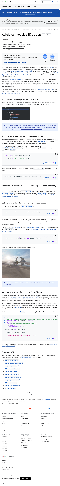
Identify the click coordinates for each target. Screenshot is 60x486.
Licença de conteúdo (45, 399)
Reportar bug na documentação (48, 439)
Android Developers (6, 29)
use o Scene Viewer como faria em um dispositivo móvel (22, 297)
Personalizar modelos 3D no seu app (11, 93)
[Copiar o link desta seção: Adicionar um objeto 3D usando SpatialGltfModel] (44, 136)
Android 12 (4, 448)
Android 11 (4, 450)
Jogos (22, 416)
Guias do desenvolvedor (26, 440)
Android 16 (4, 439)
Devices (11, 6)
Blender (19, 75)
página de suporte (30, 14)
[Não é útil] (57, 29)
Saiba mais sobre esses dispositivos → (15, 62)
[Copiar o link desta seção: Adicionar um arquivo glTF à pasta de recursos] (42, 100)
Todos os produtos (6, 469)
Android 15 (4, 441)
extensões (4, 73)
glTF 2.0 (49, 67)
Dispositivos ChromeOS (46, 421)
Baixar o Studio (24, 445)
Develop (4, 6)
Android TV (43, 425)
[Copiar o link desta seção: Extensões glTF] (15, 352)
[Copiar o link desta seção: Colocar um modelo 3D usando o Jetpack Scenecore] (47, 203)
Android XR (20, 6)
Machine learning (25, 418)
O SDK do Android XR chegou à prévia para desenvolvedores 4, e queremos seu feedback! (27, 12)
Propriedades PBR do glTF (44, 90)
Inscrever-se (25, 478)
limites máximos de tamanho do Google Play (34, 125)
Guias (39, 29)
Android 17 (4, 436)
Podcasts (4, 430)
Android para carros (45, 423)
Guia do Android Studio (26, 438)
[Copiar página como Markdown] (47, 35)
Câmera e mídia (25, 423)
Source (3, 423)
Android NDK (24, 447)
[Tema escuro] (55, 154)
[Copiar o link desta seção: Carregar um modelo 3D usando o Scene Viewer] (43, 292)
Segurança (4, 421)
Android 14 (4, 443)
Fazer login (55, 1)
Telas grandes (44, 416)
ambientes (18, 307)
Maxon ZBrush (10, 75)
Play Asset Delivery (29, 127)
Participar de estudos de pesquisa (48, 443)
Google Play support (45, 441)
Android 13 (4, 446)
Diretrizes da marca (18, 475)
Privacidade (24, 425)
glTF (26, 139)
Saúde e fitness (24, 421)
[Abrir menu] (2, 2)
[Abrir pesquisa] (36, 2)
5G (22, 428)
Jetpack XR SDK (31, 6)
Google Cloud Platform (7, 467)
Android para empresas (7, 418)
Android (4, 416)
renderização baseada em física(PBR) (21, 71)
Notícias (3, 425)
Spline (24, 75)
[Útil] (55, 29)
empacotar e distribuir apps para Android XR (31, 129)
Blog (3, 428)
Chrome (3, 462)
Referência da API (25, 443)
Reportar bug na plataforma (47, 436)
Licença (10, 475)
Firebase (4, 465)
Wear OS (43, 418)
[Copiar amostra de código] (57, 154)
